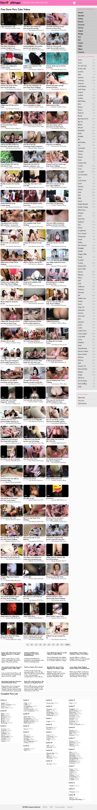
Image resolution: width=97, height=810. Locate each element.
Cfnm (3, 735)
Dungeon (86, 213)
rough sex (45, 30)
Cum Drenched (86, 175)
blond (65, 423)
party (64, 30)
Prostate (72, 721)
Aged (3, 703)
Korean (49, 729)
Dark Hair (27, 717)
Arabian (86, 95)
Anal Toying (86, 89)
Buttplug (4, 723)
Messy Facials (86, 354)
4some (86, 63)
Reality (21, 580)
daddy (13, 443)
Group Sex (50, 703)
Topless (71, 775)
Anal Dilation (86, 86)
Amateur (86, 77)
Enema (86, 228)
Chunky (3, 738)
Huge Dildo (50, 714)
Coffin (26, 705)
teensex (22, 443)
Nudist (86, 375)
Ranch (71, 730)
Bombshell (86, 130)
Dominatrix (27, 718)
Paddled (72, 709)
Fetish (63, 618)
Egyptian (86, 222)
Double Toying (29, 721)
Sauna (71, 741)
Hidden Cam (86, 298)
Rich (70, 733)
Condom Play (86, 163)
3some (86, 60)
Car (86, 145)
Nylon (49, 756)
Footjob (80, 43)
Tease (71, 769)
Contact (70, 807)
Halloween (86, 286)
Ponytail (72, 715)
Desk (86, 192)
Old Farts (86, 378)
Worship (80, 34)
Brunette (80, 22)
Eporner (3, 28)
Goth (86, 283)
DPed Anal (27, 723)
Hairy (48, 711)
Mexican (86, 357)
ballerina (65, 187)
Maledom (86, 342)
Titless (71, 772)
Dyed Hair (86, 219)
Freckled (86, 260)
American (86, 80)
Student (72, 760)
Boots (3, 718)
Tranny (71, 778)
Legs (48, 739)
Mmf (86, 363)
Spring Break (73, 758)
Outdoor (62, 89)
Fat (25, 735)
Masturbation (42, 303)
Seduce (71, 744)
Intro (86, 319)
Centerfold (86, 148)
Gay (25, 750)
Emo (86, 225)
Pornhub (25, 187)
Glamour (86, 275)
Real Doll (72, 732)
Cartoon (4, 730)
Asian (30, 303)
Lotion (86, 339)
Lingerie (80, 31)
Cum (86, 178)
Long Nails (86, 336)
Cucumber (86, 172)
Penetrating (73, 711)
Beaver (86, 110)
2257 (51, 807)
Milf (48, 746)
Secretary (72, 743)
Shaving (72, 746)
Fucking (86, 263)
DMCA (45, 807)
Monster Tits (86, 366)
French (26, 743)
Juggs (48, 721)
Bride (3, 721)
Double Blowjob (86, 204)
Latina (86, 328)
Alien (86, 74)
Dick (86, 195)
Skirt (70, 752)
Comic (86, 160)
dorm (18, 168)
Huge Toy (86, 307)
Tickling (71, 770)
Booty (3, 720)
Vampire (72, 792)
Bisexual (4, 717)
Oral (70, 703)
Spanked (72, 755)
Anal (63, 561)
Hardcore (86, 289)
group (42, 50)
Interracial (86, 316)
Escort (26, 729)
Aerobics (86, 72)
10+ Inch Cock (86, 66)
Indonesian (86, 310)
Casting (80, 19)
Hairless (49, 709)
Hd (86, 295)
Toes (70, 773)
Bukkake (8, 541)
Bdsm (3, 715)
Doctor (86, 201)
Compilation (28, 706)
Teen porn (81, 400)
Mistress (86, 360)
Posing (71, 718)
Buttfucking (86, 142)
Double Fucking (86, 207)
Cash (2, 732)
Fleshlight (86, 248)
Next (67, 644)
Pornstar (39, 30)
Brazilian (86, 136)
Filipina (80, 49)
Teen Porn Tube (11, 3)
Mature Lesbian (86, 351)
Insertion (86, 313)
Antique (86, 92)
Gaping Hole (86, 266)
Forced (26, 738)
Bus (86, 139)
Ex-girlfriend (86, 231)
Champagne (5, 736)
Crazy (86, 169)
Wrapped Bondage (75, 799)
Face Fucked (86, 233)
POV (61, 30)
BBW (58, 500)
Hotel (86, 304)
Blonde (86, 125)
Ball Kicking (86, 101)
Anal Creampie (6, 705)
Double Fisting (29, 720)
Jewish (86, 325)
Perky (86, 387)
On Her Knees (86, 381)
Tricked (71, 780)
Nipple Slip (50, 753)
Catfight (4, 733)
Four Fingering (29, 741)
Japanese (86, 322)
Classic (3, 741)
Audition (86, 98)
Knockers (50, 727)
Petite (39, 443)
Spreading (72, 757)
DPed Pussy (86, 210)
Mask (86, 345)
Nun (48, 755)
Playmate (72, 712)
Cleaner (86, 157)
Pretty (71, 720)
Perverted (81, 25)
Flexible (86, 251)
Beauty (86, 107)
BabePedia (81, 398)
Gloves (86, 278)
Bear (86, 104)
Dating (86, 189)
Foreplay (27, 739)
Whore (71, 798)
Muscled (49, 747)
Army (3, 706)
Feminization (86, 236)
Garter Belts (86, 269)
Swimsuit (72, 763)
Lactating (50, 736)
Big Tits (86, 122)
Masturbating (86, 348)
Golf (86, 281)
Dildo (86, 198)
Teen (29, 30)
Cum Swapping (29, 711)
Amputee (86, 83)
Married (80, 12)
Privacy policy (60, 807)
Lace (48, 735)
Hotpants (50, 712)
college (39, 69)
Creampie (14, 403)
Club (25, 703)
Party (42, 561)
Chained (86, 151)
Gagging (26, 749)
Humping (50, 715)
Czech (86, 183)
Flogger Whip (86, 254)
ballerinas (66, 266)
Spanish (72, 754)
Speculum (81, 16)
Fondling (27, 736)
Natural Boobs (86, 369)
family (35, 148)
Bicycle (86, 116)
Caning (3, 729)
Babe (52, 362)
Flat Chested (86, 245)
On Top (49, 764)
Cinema (3, 739)
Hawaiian (86, 292)
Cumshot (13, 28)
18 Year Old (86, 69)
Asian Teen (4, 708)
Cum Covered (28, 709)
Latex (48, 738)
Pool (79, 37)
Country (86, 166)
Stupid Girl (73, 761)
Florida (86, 257)
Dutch (86, 216)
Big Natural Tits (86, 119)
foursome (44, 69)
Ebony (12, 482)
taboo (43, 443)
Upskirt (71, 786)
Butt (79, 40)
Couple (26, 708)
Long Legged (86, 334)
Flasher (86, 242)
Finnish (86, 239)
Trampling (72, 777)
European (81, 52)
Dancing (86, 186)
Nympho (50, 758)
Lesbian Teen (86, 331)
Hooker (86, 301)
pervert (44, 148)
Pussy (71, 723)
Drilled (80, 46)
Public (66, 618)
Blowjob (86, 127)
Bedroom (86, 113)
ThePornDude (82, 403)
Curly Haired (86, 180)
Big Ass (8, 482)
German (86, 272)
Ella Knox (68, 344)
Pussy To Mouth (74, 724)
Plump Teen (73, 714)
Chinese (86, 154)
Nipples (86, 372)
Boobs (86, 133)
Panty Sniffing (86, 384)
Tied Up (80, 28)
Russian (72, 735)
